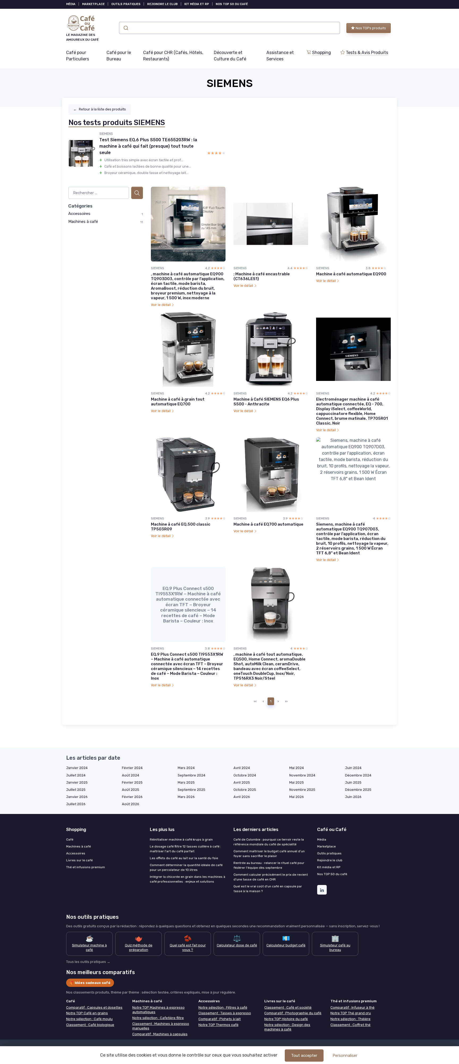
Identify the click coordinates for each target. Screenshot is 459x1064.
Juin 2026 (353, 797)
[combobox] (229, 28)
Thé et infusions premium (85, 867)
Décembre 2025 (358, 790)
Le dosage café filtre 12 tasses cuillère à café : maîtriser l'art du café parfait (185, 849)
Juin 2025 (353, 782)
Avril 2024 (241, 768)
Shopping (321, 52)
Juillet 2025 (76, 790)
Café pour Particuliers (77, 55)
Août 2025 (130, 790)
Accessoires (79, 213)
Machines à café (83, 221)
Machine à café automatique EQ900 (351, 274)
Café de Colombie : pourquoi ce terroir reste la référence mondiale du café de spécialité (268, 842)
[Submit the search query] (137, 193)
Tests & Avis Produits (367, 52)
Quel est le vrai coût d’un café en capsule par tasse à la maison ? (267, 888)
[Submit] (125, 28)
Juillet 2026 (76, 804)
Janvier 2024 (77, 768)
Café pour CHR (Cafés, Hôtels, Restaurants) (173, 55)
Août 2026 (130, 804)
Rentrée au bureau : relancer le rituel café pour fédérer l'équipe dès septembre (268, 865)
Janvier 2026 (77, 797)
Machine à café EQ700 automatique (268, 524)
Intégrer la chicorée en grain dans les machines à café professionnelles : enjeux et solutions (187, 879)
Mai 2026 (296, 797)
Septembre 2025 (191, 790)
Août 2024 (130, 775)
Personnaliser (345, 1055)
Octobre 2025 (244, 790)
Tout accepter (304, 1055)
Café (69, 839)
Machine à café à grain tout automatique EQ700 (178, 401)
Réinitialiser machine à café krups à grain (181, 839)
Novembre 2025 (302, 790)
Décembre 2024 (358, 775)
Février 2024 (132, 768)
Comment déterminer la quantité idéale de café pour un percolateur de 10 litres (186, 867)
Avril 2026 (241, 797)
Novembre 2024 (302, 775)
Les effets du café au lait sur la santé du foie (184, 858)
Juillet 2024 (76, 775)
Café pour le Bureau (119, 55)
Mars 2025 (186, 782)
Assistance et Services (280, 55)
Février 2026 (132, 797)
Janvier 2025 (77, 782)
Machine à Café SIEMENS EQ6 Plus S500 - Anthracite (266, 401)
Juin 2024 (353, 768)
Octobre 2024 (244, 775)
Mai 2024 (296, 768)
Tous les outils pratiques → (88, 962)
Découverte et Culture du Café (230, 55)
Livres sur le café (79, 860)
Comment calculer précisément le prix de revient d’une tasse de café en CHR (270, 877)
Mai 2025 (296, 782)
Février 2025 (132, 782)
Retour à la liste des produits (99, 109)
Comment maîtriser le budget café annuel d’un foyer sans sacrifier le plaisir (269, 853)
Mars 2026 (186, 797)
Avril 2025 (241, 782)
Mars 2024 (186, 768)
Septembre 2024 (191, 775)
